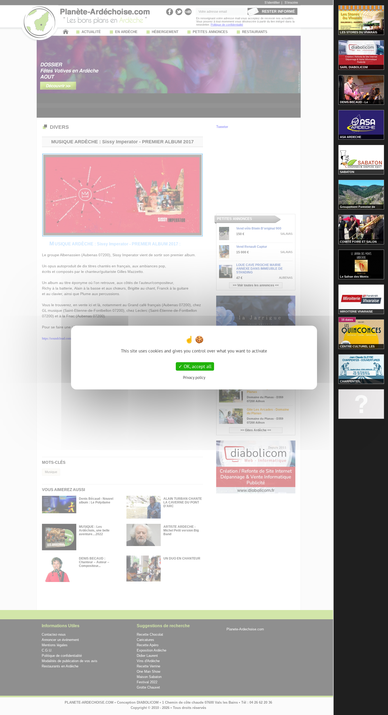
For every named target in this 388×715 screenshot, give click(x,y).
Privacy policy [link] (194, 377)
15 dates (347, 319)
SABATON (347, 171)
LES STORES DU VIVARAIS (358, 32)
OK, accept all (196, 366)
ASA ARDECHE (350, 137)
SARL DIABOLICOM (354, 67)
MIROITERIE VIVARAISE (356, 311)
